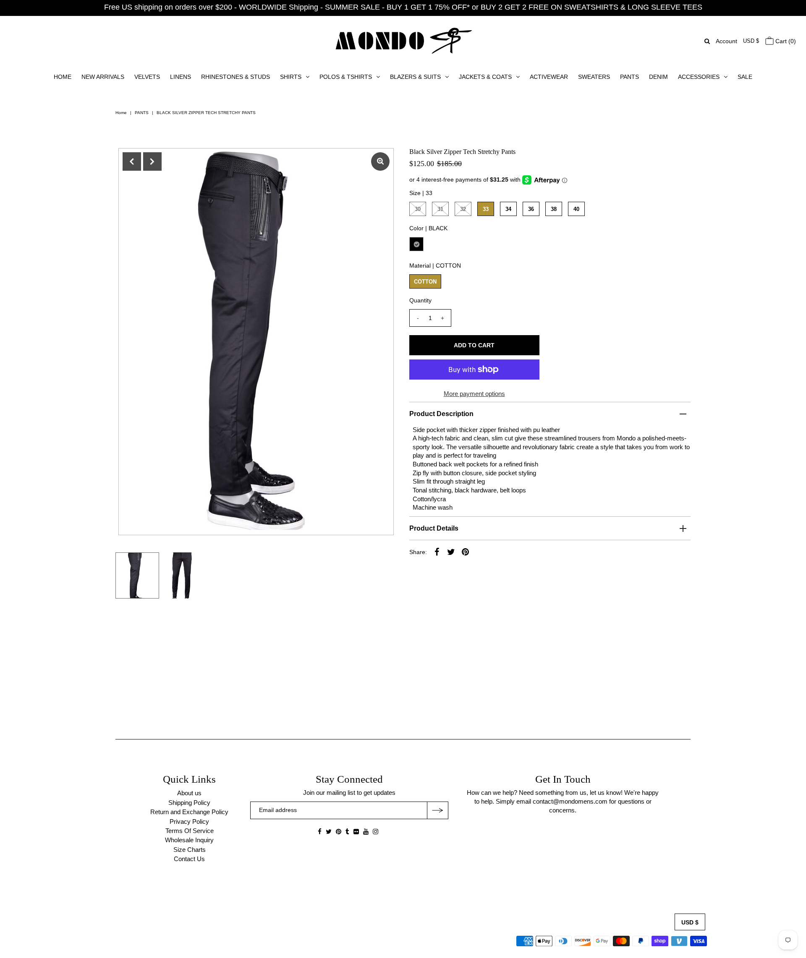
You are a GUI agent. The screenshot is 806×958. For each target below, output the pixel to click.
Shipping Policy (189, 802)
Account (726, 41)
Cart (785, 41)
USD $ (751, 41)
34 (508, 209)
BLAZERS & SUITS (415, 76)
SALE (745, 76)
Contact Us (189, 858)
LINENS (180, 76)
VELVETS (147, 76)
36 (531, 209)
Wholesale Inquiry (189, 839)
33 (486, 209)
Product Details (433, 528)
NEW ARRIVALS (102, 76)
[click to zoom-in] (380, 161)
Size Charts (189, 849)
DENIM (658, 76)
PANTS (629, 76)
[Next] (152, 161)
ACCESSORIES (699, 76)
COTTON (425, 282)
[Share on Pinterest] (465, 551)
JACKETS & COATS (485, 76)
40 (576, 209)
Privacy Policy (189, 821)
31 (440, 209)
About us (189, 793)
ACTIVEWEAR (549, 76)
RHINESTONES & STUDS (235, 76)
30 (418, 209)
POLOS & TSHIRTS (345, 76)
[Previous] (132, 161)
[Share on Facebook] (437, 551)
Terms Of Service (189, 830)
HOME (62, 76)
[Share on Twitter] (451, 551)
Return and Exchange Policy (189, 811)
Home (121, 112)
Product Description (441, 413)
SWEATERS (594, 76)
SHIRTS (290, 76)
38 (554, 209)
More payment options (474, 393)
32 (463, 209)
